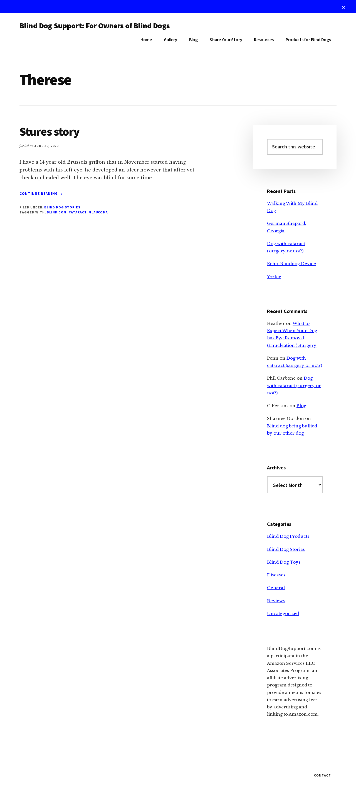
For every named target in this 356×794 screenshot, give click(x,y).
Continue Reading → (41, 193)
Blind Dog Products (288, 536)
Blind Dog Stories (62, 207)
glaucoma (98, 212)
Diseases (276, 575)
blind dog (56, 212)
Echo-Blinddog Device (291, 263)
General (276, 587)
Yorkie (274, 276)
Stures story (49, 131)
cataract (77, 212)
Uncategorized (283, 613)
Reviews (276, 600)
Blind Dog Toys (283, 562)
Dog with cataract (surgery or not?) (294, 385)
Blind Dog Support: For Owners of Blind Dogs (94, 26)
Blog (301, 405)
